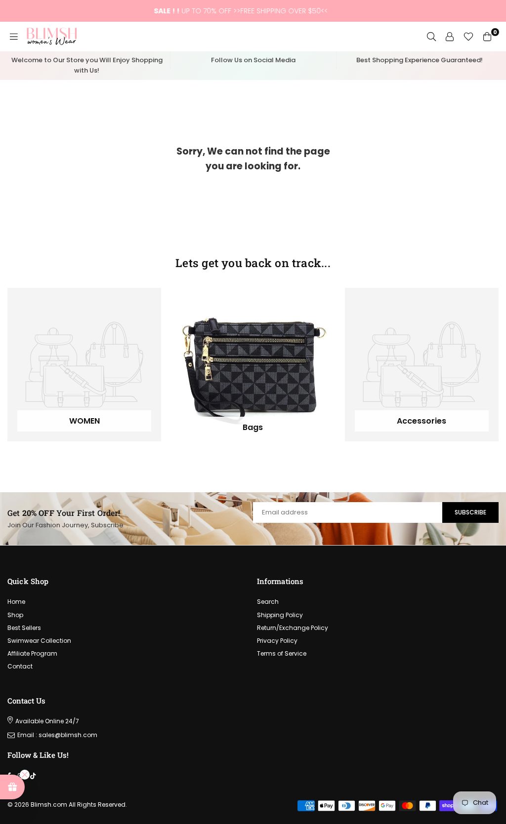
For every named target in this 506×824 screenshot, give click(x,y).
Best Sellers (24, 628)
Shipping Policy (280, 615)
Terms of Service (281, 653)
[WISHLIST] (468, 36)
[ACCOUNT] (450, 36)
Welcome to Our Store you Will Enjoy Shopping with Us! (87, 65)
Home (16, 601)
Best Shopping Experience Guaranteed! (419, 60)
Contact (20, 666)
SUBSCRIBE (470, 512)
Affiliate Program (32, 653)
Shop (15, 615)
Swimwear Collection (39, 640)
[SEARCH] (431, 36)
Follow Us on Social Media (253, 60)
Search (268, 601)
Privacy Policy (277, 640)
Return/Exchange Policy (292, 628)
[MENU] (14, 36)
